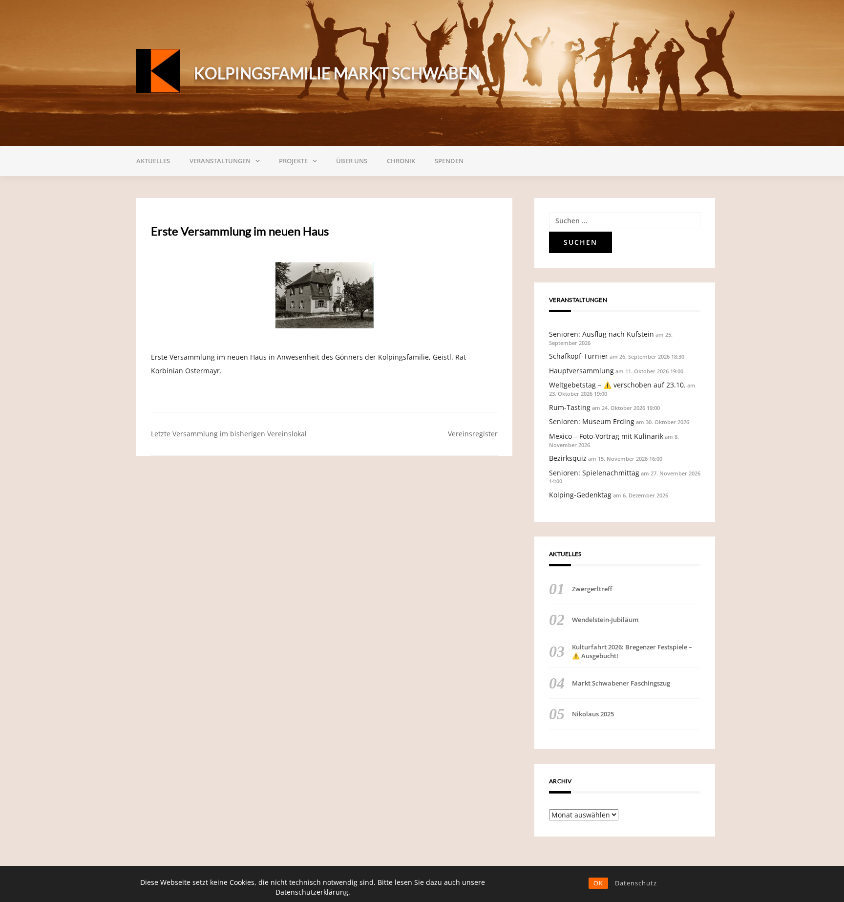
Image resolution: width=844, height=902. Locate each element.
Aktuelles (153, 160)
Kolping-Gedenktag (580, 494)
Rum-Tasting (570, 407)
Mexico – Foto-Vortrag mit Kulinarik (606, 436)
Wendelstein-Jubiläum (605, 619)
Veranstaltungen (220, 160)
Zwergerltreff (592, 588)
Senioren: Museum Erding (591, 421)
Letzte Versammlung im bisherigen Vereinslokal (229, 433)
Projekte (293, 160)
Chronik (401, 160)
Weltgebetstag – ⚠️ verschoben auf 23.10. (617, 384)
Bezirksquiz (568, 458)
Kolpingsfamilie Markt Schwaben (337, 73)
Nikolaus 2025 (593, 713)
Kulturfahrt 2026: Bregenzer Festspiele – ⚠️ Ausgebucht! (632, 651)
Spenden (449, 160)
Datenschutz (636, 883)
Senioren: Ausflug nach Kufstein (601, 334)
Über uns (351, 160)
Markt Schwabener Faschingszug (621, 683)
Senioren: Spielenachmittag (594, 472)
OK (598, 883)
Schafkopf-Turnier (578, 356)
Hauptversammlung (581, 370)
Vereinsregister (473, 433)
